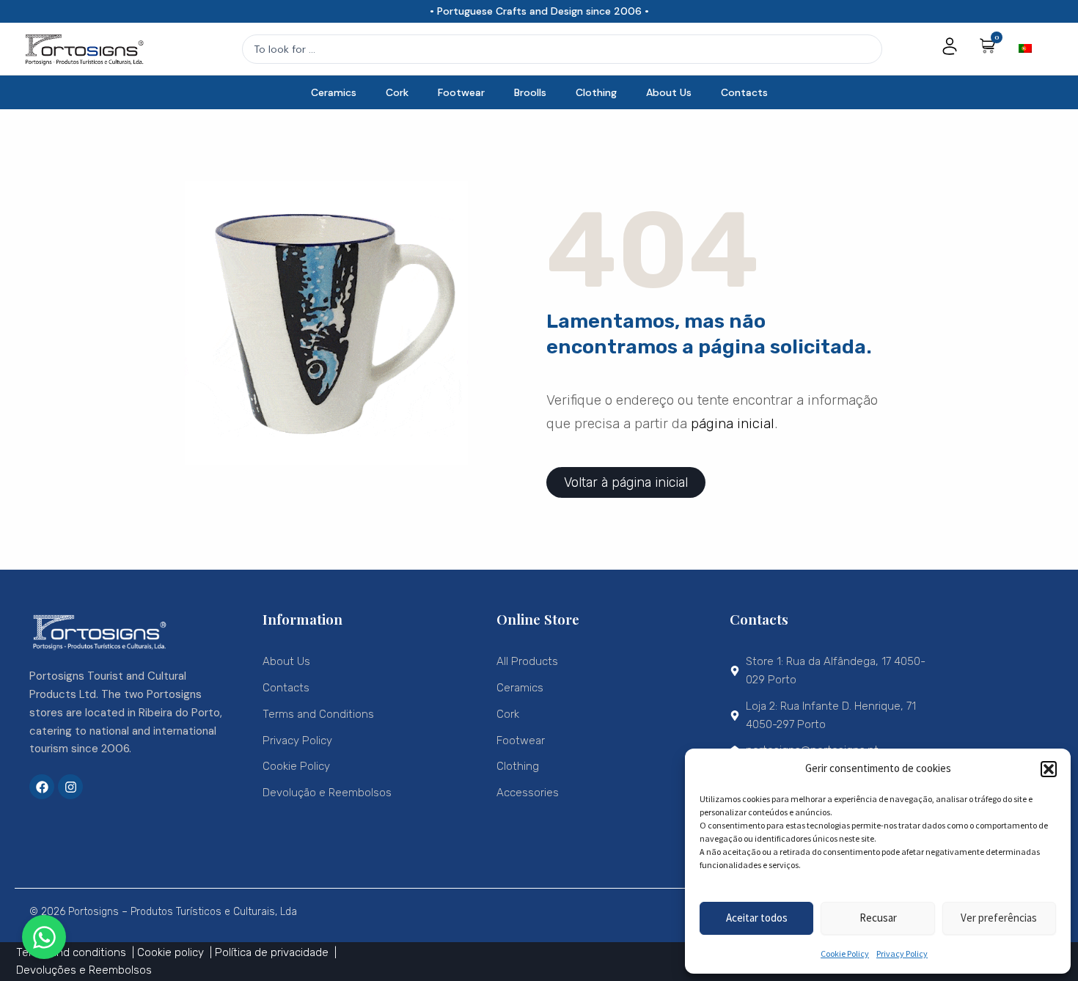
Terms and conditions (72, 952)
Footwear (461, 92)
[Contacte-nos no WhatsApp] (44, 937)
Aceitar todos (757, 918)
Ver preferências (999, 918)
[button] (1048, 769)
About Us (669, 92)
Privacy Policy (902, 953)
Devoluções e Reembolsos (84, 970)
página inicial (732, 423)
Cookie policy (172, 952)
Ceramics (333, 92)
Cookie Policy (845, 953)
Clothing (596, 92)
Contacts (744, 92)
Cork (397, 92)
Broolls (530, 92)
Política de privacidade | (276, 952)
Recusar (878, 918)
